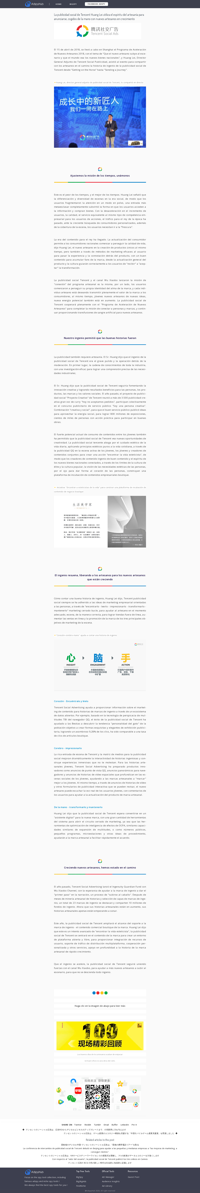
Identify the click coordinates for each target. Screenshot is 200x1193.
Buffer (115, 1124)
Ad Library (107, 1185)
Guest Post (133, 1177)
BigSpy (73, 4)
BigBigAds (81, 1181)
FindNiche (81, 1185)
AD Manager (108, 1177)
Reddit (87, 1124)
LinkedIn (125, 1124)
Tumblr (97, 1124)
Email (106, 1124)
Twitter (78, 1124)
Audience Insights (111, 1181)
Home (58, 4)
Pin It (134, 1124)
